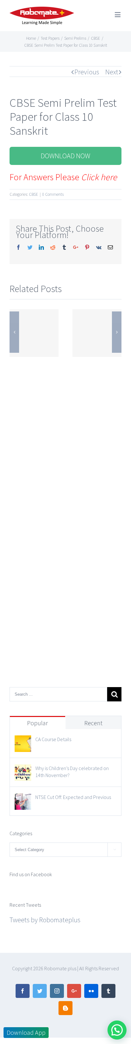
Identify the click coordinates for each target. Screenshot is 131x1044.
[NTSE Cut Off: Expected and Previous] (23, 799)
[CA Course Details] (23, 741)
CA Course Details (53, 739)
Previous (86, 71)
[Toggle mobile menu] (118, 14)
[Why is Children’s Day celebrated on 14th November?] (23, 770)
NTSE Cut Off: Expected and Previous (73, 797)
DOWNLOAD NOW (65, 155)
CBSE (33, 194)
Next (111, 71)
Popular (37, 723)
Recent (93, 723)
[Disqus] (65, 437)
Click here (99, 177)
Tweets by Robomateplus (45, 919)
